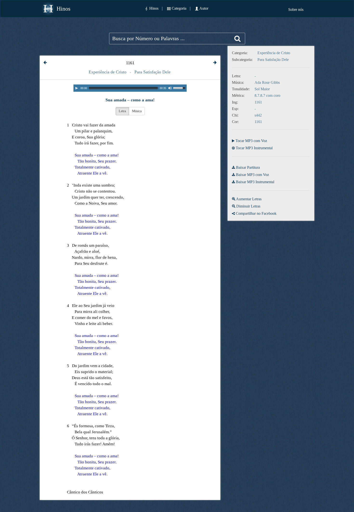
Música (137, 111)
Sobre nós (295, 9)
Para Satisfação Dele (152, 72)
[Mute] (170, 88)
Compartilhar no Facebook (256, 213)
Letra (122, 111)
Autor (203, 8)
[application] (130, 88)
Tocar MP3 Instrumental (254, 148)
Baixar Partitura (248, 167)
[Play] (77, 88)
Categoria (179, 8)
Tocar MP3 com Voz (251, 141)
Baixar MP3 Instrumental (255, 182)
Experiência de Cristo (107, 72)
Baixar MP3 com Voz (252, 175)
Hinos (63, 9)
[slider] (180, 87)
